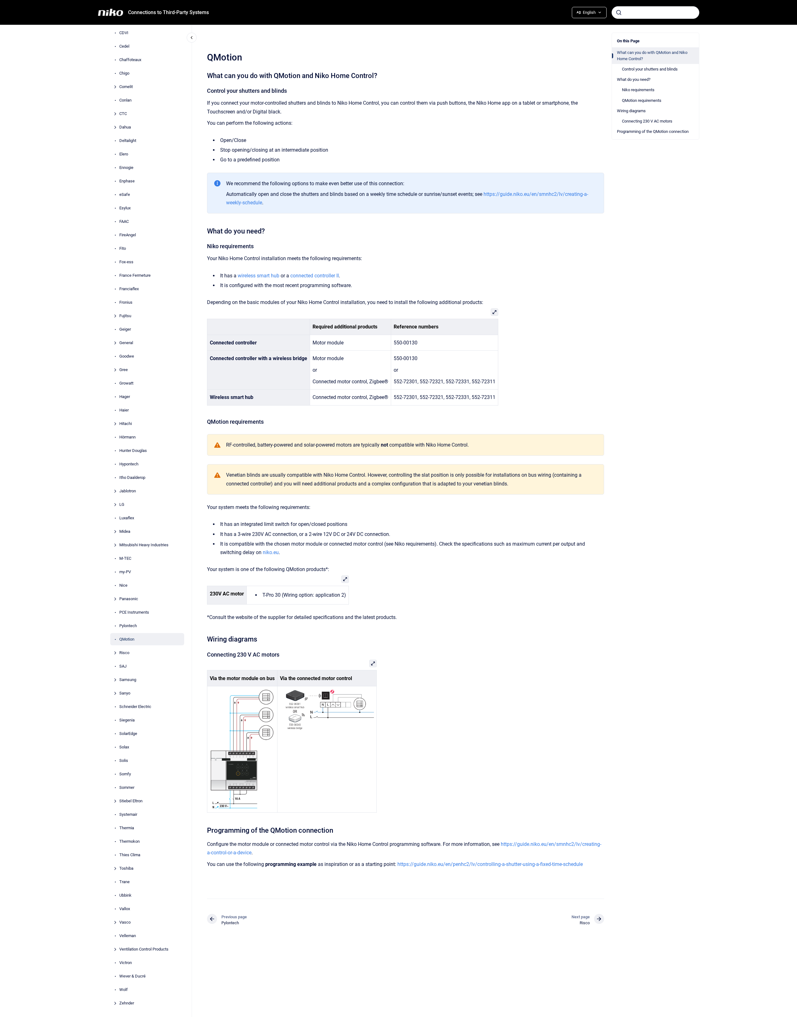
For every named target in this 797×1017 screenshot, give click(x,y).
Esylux (125, 208)
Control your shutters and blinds (650, 69)
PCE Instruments (134, 612)
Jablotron (127, 491)
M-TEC (125, 558)
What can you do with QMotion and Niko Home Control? (652, 55)
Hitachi (125, 423)
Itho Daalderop (132, 477)
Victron (125, 962)
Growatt (126, 383)
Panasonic (128, 598)
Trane (124, 881)
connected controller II (314, 276)
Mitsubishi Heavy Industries (143, 545)
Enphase (127, 181)
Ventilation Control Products (143, 949)
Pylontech (128, 625)
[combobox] (655, 12)
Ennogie (126, 167)
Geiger (125, 329)
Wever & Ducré (132, 976)
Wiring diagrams (631, 110)
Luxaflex (126, 518)
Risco (124, 652)
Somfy (125, 774)
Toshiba (126, 868)
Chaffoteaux (130, 59)
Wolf (123, 989)
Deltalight (127, 140)
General (126, 342)
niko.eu (271, 552)
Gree (123, 369)
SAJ (123, 666)
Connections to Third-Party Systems (168, 12)
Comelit (126, 86)
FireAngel (127, 235)
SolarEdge (128, 733)
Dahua (125, 127)
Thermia (126, 828)
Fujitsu (125, 315)
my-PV (125, 571)
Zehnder (126, 1003)
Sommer (126, 787)
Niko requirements (638, 89)
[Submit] (619, 13)
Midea (124, 531)
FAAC (124, 221)
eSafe (124, 194)
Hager (124, 396)
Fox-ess (126, 261)
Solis (123, 760)
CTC (123, 113)
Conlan (125, 100)
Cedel (124, 46)
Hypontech (128, 464)
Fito (122, 248)
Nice (123, 585)
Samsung (127, 679)
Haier (124, 410)
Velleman (127, 935)
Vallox (124, 908)
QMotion (126, 639)
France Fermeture (135, 275)
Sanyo (124, 693)
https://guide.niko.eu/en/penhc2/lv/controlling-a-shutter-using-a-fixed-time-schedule (490, 864)
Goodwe (126, 356)
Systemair (128, 814)
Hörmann (127, 437)
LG (121, 504)
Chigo (124, 73)
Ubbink (125, 895)
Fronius (125, 302)
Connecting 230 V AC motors (647, 121)
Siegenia (127, 720)
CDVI (123, 32)
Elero (123, 154)
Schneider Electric (135, 706)
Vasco (125, 922)
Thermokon (129, 841)
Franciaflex (129, 288)
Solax (124, 747)
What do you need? (633, 79)
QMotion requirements (641, 100)
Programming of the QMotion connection (653, 131)
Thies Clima (129, 854)
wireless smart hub (258, 276)
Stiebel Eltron (130, 801)
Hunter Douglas (133, 450)
